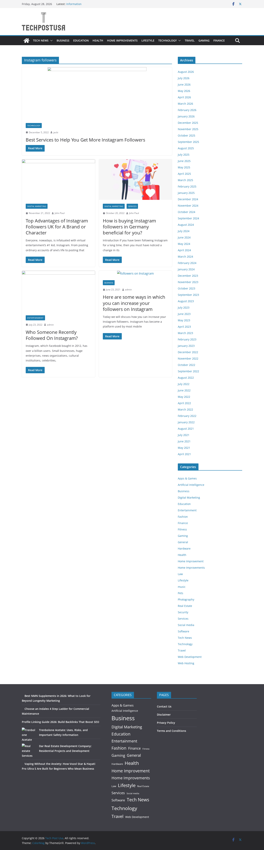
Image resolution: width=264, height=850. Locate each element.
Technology (167, 40)
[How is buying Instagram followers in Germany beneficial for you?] (135, 179)
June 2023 (184, 314)
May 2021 (184, 448)
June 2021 (184, 441)
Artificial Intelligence (191, 485)
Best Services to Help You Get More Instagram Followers (85, 140)
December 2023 (188, 275)
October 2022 (186, 365)
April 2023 (184, 326)
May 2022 (184, 397)
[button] (51, 40)
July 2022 (183, 384)
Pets (180, 593)
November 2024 (188, 205)
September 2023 (188, 295)
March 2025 (185, 180)
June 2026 (184, 84)
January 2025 (186, 193)
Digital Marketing (36, 206)
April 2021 (184, 454)
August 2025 (186, 148)
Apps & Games (187, 478)
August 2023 (186, 301)
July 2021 (183, 435)
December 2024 (188, 199)
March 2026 (185, 103)
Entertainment (35, 317)
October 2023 (186, 288)
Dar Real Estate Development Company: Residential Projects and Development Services (57, 751)
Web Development (190, 657)
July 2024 (183, 231)
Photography (186, 599)
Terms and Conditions (171, 731)
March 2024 (185, 256)
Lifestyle (147, 40)
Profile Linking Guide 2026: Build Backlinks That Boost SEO (60, 722)
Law (180, 574)
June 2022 (184, 390)
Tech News (41, 40)
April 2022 (184, 403)
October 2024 (186, 212)
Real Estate (185, 606)
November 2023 (188, 282)
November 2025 (188, 129)
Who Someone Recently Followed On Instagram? (52, 335)
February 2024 (187, 263)
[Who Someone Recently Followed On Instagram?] (58, 291)
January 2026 (186, 116)
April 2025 (184, 174)
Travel (190, 40)
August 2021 (186, 428)
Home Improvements (122, 40)
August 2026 (186, 72)
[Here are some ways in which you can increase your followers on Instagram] (135, 273)
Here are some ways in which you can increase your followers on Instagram (134, 303)
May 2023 (184, 320)
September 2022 (188, 371)
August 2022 (186, 377)
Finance (219, 40)
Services (132, 206)
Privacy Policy (166, 722)
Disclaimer (164, 714)
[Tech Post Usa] (26, 40)
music (182, 587)
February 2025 (187, 186)
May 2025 (184, 167)
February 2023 (187, 339)
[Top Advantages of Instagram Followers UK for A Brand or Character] (58, 179)
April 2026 (184, 97)
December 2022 (188, 352)
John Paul (60, 213)
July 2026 (183, 78)
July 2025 (183, 154)
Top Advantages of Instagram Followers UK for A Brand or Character (57, 226)
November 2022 (188, 358)
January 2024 (186, 269)
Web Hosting (186, 663)
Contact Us (164, 706)
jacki (55, 132)
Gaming (203, 40)
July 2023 (183, 307)
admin (50, 324)
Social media (186, 625)
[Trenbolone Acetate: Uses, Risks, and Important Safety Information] (29, 735)
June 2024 (184, 237)
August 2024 (186, 224)
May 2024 (184, 244)
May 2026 (184, 91)
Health (98, 40)
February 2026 (187, 110)
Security (183, 612)
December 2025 (188, 123)
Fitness (182, 529)
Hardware (184, 548)
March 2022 (185, 409)
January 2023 (186, 346)
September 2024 (188, 218)
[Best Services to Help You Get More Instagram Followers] (97, 93)
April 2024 (184, 250)
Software (183, 631)
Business (63, 40)
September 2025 (188, 142)
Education (81, 40)
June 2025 (184, 161)
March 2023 (185, 333)
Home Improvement (191, 561)
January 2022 (186, 422)
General (183, 542)
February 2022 (187, 416)
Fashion (183, 516)
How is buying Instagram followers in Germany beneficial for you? (129, 226)
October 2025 (186, 135)
